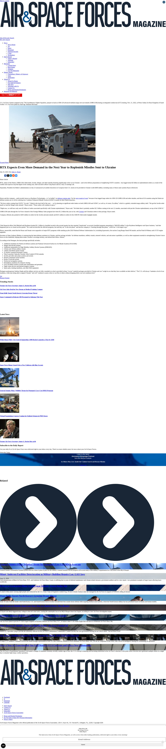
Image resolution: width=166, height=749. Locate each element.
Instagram (7, 701)
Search (12, 38)
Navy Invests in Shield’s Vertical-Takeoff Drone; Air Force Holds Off (34, 625)
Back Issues (11, 67)
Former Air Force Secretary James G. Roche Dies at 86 (18, 441)
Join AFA (3, 38)
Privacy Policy (8, 719)
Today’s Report (12, 58)
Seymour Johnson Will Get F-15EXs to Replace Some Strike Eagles (33, 615)
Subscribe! (11, 62)
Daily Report (8, 57)
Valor (9, 76)
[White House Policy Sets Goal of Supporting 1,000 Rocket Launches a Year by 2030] (9, 336)
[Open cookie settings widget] (3, 745)
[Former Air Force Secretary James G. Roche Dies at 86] (9, 438)
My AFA (2, 39)
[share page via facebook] (5, 176)
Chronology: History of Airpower (18, 74)
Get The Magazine (13, 70)
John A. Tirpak (16, 172)
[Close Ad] (163, 742)
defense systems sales (63, 198)
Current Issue (12, 65)
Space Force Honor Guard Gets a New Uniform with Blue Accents (21, 365)
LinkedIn (6, 702)
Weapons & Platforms (10, 91)
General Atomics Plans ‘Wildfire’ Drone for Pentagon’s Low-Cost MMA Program (26, 390)
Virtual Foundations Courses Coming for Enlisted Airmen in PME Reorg (24, 416)
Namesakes (11, 77)
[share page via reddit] (13, 176)
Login (8, 38)
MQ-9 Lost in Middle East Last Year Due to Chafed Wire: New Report (34, 606)
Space (9, 48)
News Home (11, 45)
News (5, 43)
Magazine (7, 64)
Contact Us (11, 88)
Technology (11, 55)
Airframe (10, 60)
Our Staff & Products (14, 83)
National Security (13, 51)
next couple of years (82, 198)
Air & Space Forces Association (13, 713)
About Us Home (13, 81)
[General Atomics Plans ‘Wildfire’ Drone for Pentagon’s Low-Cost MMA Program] (9, 387)
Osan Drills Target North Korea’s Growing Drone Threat (28, 596)
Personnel (11, 50)
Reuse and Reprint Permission (17, 90)
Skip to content (4, 1)
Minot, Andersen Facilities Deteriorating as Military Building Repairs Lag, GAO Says (42, 574)
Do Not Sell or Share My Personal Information (18, 718)
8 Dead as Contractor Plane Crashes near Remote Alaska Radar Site (33, 586)
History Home (8, 72)
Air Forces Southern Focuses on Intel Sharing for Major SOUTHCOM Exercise (39, 635)
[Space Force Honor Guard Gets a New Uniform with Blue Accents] (9, 361)
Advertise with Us (13, 86)
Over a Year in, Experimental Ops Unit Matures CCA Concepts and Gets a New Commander (45, 645)
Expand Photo (4, 162)
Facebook (7, 697)
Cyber (9, 53)
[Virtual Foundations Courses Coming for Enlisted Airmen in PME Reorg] (9, 412)
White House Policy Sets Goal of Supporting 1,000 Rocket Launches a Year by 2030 (27, 340)
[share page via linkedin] (11, 176)
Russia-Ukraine (4, 278)
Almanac (10, 69)
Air (9, 46)
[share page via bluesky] (16, 176)
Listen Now (83, 465)
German (81, 211)
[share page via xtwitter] (8, 176)
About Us (7, 79)
